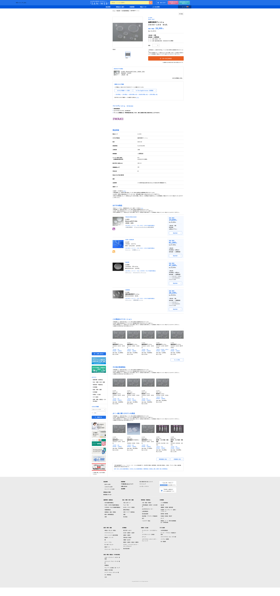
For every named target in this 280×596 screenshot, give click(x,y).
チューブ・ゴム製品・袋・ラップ (112, 567)
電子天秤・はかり (127, 530)
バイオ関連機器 (164, 502)
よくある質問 (156, 7)
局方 (143, 518)
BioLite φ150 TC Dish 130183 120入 (131, 221)
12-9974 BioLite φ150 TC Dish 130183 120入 (133, 71)
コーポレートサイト (144, 486)
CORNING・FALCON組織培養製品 (148, 271)
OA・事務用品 (108, 574)
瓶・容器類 (163, 541)
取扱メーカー (143, 7)
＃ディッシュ (128, 272)
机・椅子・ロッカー (109, 544)
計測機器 (124, 527)
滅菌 (124, 514)
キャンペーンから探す (110, 489)
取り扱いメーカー (108, 494)
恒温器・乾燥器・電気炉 (166, 516)
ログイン (173, 2)
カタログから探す (109, 486)
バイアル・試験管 (165, 539)
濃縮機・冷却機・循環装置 (167, 507)
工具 (106, 577)
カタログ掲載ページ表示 (123, 90)
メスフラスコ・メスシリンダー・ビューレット (149, 539)
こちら (137, 97)
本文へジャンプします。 (21, 2)
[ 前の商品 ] (118, 94)
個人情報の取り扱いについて (146, 481)
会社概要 (123, 488)
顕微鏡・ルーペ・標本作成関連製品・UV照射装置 (168, 521)
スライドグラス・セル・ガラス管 (168, 536)
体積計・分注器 (144, 527)
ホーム (114, 10)
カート (185, 7)
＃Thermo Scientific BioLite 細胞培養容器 (144, 227)
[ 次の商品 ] (125, 94)
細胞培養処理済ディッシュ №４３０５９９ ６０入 (132, 294)
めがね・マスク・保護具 (129, 507)
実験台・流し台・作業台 (110, 530)
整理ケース (107, 547)
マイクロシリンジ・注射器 (148, 534)
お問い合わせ (99, 354)
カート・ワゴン (108, 542)
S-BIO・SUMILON (129, 239)
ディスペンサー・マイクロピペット (149, 531)
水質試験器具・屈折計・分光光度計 (149, 505)
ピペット (144, 536)
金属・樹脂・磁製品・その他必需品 (112, 554)
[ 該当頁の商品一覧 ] (143, 94)
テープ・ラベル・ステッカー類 (112, 572)
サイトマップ (143, 484)
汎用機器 (162, 500)
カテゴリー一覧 (135, 225)
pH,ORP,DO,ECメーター (147, 509)
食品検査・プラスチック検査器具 (149, 516)
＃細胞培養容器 (128, 227)
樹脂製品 (107, 565)
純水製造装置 (145, 513)
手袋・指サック (126, 502)
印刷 (182, 14)
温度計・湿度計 (126, 535)
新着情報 (132, 7)
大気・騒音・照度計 (146, 502)
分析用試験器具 (164, 530)
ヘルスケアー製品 (146, 521)
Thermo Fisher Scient (130, 217)
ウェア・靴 (125, 505)
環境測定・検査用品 (145, 500)
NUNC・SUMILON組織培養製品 (147, 225)
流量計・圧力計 (126, 540)
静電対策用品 (126, 509)
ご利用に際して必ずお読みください (99, 473)
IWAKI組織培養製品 (125, 10)
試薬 (115, 468)
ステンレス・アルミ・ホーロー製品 (112, 562)
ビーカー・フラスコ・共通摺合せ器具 (168, 533)
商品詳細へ (175, 233)
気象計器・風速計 (127, 537)
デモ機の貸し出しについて (127, 484)
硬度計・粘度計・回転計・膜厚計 (131, 542)
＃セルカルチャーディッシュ (139, 272)
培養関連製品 (146, 468)
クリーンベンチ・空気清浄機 (111, 535)
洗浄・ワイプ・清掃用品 (129, 512)
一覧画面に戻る (177, 459)
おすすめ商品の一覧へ (177, 78)
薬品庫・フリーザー (109, 537)
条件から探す (108, 484)
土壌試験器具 (145, 511)
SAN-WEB (127, 225)
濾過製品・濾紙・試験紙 (154, 468)
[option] (128, 33)
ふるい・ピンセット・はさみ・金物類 (112, 558)
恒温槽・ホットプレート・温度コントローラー (168, 510)
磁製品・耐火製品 (109, 570)
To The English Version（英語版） (145, 90)
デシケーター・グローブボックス (112, 549)
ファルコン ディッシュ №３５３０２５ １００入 (132, 266)
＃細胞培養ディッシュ (138, 300)
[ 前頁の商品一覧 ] (133, 94)
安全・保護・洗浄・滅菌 (128, 500)
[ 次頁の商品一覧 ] (153, 94)
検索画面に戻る (163, 459)
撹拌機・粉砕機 (164, 513)
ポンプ (162, 518)
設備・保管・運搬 (108, 527)
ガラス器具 (162, 527)
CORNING (127, 289)
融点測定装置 (126, 548)
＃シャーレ (127, 250)
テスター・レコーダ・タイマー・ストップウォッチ (131, 545)
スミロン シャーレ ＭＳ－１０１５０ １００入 (133, 244)
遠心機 (162, 505)
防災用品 (125, 516)
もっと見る (177, 360)
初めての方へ (163, 2)
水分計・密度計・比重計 (129, 532)
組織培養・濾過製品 (108, 500)
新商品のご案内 (120, 7)
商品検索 (108, 7)
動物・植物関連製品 (163, 468)
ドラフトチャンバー (109, 532)
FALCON (127, 262)
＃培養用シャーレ (136, 250)
